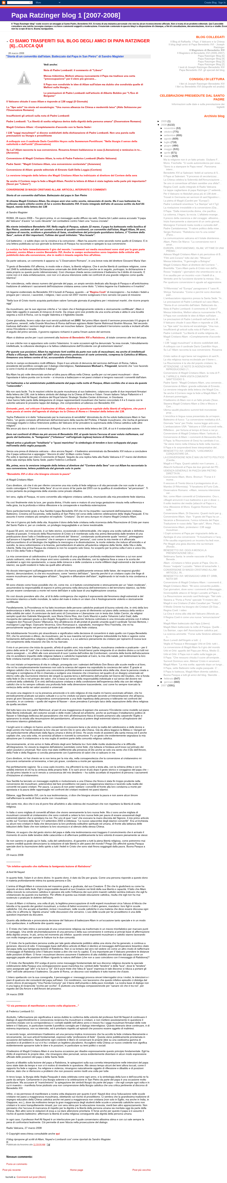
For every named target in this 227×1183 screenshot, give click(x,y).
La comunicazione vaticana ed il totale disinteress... (192, 238)
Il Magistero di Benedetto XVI (207, 50)
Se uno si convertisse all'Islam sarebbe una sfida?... (193, 183)
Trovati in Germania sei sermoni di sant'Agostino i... (192, 197)
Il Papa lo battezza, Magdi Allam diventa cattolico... (192, 671)
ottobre (168, 131)
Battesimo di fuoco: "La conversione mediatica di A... (193, 419)
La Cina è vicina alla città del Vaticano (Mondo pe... (192, 613)
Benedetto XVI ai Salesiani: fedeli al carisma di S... (192, 172)
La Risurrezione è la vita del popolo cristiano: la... (191, 363)
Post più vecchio (141, 1169)
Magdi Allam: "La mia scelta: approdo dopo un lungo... (194, 664)
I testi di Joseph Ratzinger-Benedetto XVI (201, 67)
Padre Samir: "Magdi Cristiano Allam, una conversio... (193, 382)
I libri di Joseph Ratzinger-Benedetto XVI (202, 83)
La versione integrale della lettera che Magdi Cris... (192, 389)
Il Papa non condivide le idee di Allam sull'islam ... (191, 315)
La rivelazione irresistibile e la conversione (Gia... (191, 207)
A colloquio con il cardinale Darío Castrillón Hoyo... (192, 346)
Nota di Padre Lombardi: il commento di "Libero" (191, 308)
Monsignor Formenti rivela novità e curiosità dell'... (192, 225)
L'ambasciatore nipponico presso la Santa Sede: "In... (194, 298)
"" (98, 292)
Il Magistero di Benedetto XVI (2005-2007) (201, 53)
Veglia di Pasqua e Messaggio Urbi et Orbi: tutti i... (192, 643)
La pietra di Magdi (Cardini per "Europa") (186, 200)
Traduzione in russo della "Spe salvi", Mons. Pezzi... (193, 523)
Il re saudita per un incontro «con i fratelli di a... (190, 275)
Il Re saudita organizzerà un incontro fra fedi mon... (192, 540)
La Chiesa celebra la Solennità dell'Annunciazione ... (193, 179)
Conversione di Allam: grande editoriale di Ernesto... (193, 386)
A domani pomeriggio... (176, 396)
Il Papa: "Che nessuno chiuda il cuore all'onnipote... (192, 657)
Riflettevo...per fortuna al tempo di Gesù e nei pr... (192, 430)
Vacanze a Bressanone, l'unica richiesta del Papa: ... (193, 520)
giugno (168, 145)
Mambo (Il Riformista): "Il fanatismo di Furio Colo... (192, 486)
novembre (170, 128)
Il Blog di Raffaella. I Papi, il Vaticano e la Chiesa (197, 41)
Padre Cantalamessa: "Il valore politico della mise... (192, 228)
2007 (164, 685)
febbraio (169, 678)
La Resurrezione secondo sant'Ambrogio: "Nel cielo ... (194, 596)
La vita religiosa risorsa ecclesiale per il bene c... (191, 359)
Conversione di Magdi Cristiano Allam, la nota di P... (192, 372)
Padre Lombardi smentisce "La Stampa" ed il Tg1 (191, 204)
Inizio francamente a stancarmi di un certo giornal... (192, 221)
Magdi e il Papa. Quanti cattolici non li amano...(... (191, 463)
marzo (168, 156)
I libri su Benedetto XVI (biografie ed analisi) (200, 86)
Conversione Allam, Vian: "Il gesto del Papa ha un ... (193, 516)
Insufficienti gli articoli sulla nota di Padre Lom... (190, 329)
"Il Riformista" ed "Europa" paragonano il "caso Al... (192, 288)
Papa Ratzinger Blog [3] (211, 61)
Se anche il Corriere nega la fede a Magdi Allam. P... (193, 393)
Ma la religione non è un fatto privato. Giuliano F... (191, 159)
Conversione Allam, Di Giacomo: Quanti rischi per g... (193, 513)
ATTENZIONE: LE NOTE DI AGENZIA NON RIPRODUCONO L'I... (188, 368)
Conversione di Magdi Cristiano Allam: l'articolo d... (192, 433)
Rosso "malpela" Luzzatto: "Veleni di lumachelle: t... (192, 566)
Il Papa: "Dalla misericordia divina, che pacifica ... (191, 211)
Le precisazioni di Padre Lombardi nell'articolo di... (192, 319)
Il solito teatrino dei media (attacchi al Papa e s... (191, 503)
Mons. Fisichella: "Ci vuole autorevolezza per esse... (193, 163)
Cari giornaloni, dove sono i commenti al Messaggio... (194, 589)
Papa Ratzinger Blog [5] (211, 55)
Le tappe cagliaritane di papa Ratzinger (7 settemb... (193, 190)
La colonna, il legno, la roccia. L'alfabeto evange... (192, 214)
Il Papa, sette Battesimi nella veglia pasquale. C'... (191, 668)
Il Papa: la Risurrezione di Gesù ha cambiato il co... (192, 440)
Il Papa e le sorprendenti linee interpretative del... (191, 447)
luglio (167, 142)
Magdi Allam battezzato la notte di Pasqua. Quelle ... (193, 627)
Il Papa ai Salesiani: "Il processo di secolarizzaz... (191, 176)
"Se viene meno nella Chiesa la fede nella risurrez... (193, 443)
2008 (164, 124)
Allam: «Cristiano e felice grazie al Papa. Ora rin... (191, 562)
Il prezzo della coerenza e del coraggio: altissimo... (192, 218)
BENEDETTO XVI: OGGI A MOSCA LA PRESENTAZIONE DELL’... (185, 551)
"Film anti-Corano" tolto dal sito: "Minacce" (187, 257)
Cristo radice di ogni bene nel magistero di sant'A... (192, 356)
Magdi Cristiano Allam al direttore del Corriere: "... (191, 264)
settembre (170, 135)
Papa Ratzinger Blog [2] (211, 64)
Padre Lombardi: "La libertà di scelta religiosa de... (192, 333)
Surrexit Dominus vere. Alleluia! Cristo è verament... (192, 661)
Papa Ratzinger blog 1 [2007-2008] (65, 15)
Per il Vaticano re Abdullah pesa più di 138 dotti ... (191, 193)
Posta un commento (16, 1164)
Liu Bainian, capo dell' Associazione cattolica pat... (192, 630)
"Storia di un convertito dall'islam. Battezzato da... (191, 305)
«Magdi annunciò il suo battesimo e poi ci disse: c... (192, 499)
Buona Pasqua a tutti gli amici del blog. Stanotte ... (192, 675)
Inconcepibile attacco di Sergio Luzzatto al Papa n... (193, 592)
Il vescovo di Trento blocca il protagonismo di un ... (192, 483)
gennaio (169, 681)
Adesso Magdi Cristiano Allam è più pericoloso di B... (193, 254)
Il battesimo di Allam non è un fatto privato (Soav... (192, 400)
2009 (164, 121)
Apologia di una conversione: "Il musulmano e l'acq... (193, 536)
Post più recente (11, 1169)
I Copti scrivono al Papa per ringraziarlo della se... (191, 533)
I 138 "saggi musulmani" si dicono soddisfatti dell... (192, 342)
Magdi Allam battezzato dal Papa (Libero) (187, 623)
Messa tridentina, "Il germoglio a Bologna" (187, 261)
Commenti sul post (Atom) (31, 1177)
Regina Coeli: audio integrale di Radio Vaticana (190, 186)
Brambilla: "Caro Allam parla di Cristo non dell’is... (191, 268)
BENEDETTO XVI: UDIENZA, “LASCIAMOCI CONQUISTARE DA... (188, 452)
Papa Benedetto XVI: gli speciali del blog (202, 70)
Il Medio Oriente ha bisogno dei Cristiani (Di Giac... (192, 606)
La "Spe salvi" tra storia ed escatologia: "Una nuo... (192, 326)
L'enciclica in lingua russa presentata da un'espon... (193, 416)
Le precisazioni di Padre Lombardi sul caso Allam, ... (193, 301)
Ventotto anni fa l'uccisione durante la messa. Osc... (193, 278)
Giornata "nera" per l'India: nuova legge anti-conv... (192, 423)
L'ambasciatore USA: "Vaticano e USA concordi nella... (194, 426)
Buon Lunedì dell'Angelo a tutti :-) (182, 640)
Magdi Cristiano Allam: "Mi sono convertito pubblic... (193, 585)
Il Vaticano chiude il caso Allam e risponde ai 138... (192, 322)
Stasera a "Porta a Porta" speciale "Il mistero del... (192, 599)
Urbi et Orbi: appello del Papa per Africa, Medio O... (192, 650)
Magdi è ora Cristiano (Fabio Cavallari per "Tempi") (192, 603)
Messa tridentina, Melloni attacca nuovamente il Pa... (193, 312)
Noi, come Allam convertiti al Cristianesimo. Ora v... (192, 496)
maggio (168, 149)
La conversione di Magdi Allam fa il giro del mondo (192, 647)
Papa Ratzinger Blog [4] (211, 58)
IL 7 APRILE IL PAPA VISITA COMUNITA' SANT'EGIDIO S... (186, 378)
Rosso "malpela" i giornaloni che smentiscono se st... (193, 271)
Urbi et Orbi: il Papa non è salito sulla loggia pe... (191, 654)
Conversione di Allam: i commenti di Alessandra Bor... (193, 437)
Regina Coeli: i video (175, 610)
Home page (76, 1169)
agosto (168, 138)
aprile (167, 152)
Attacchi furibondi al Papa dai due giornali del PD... (192, 467)
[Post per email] (48, 1145)
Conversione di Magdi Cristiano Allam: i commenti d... (193, 582)
